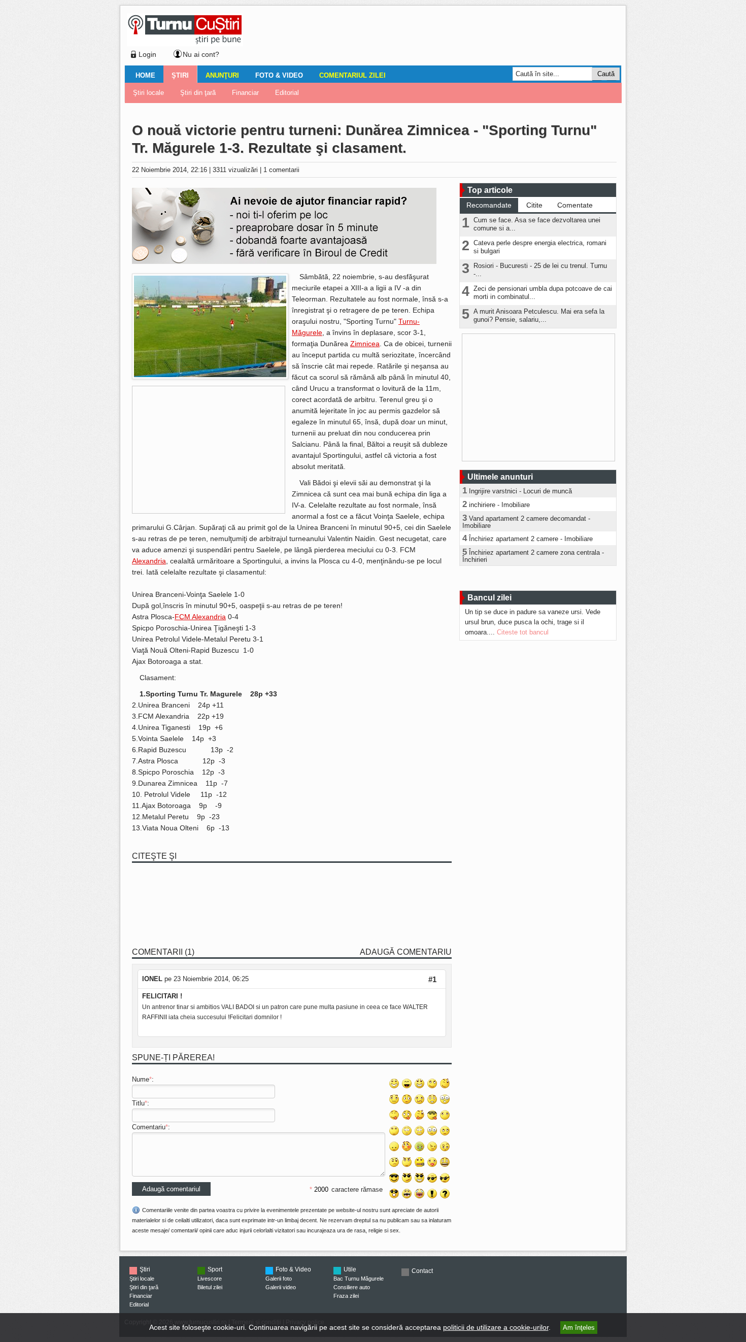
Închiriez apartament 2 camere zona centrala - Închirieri (533, 556)
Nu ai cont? (201, 54)
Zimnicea (365, 344)
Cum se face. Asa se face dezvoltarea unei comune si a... (536, 224)
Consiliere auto (351, 1287)
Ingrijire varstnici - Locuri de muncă (520, 491)
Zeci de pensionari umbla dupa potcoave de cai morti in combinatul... (542, 292)
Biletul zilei (209, 1287)
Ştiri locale (148, 92)
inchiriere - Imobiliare (499, 505)
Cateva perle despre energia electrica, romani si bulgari (539, 247)
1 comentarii (281, 170)
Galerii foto (278, 1279)
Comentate (575, 205)
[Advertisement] (429, 37)
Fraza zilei (346, 1296)
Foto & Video (279, 75)
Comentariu (148, 1127)
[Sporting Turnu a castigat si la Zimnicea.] (210, 377)
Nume (140, 1079)
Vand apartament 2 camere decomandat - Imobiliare (526, 522)
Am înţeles (579, 1327)
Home (145, 75)
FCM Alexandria (200, 617)
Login (147, 54)
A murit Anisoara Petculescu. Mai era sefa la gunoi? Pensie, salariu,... (538, 315)
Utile (350, 1269)
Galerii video (280, 1287)
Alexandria (149, 561)
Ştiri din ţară (198, 92)
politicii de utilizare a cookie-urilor (496, 1327)
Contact (422, 1270)
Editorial (287, 92)
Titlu (138, 1103)
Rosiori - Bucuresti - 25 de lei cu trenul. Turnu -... (540, 270)
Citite (534, 205)
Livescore (209, 1279)
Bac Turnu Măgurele (358, 1279)
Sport (215, 1269)
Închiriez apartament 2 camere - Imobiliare (531, 539)
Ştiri (180, 75)
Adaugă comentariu (406, 952)
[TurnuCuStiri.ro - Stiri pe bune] (185, 43)
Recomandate (489, 205)
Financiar (245, 92)
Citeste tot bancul (523, 632)
